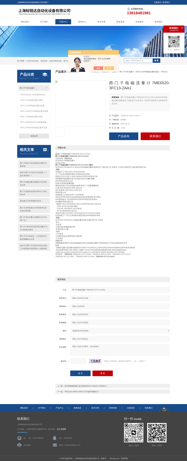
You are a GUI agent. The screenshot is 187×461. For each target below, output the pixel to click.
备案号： (104, 458)
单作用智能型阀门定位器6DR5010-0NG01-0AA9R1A (85, 386)
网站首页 (25, 22)
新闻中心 (82, 22)
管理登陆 (124, 458)
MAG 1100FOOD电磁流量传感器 (34, 111)
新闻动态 (77, 408)
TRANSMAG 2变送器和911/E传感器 (34, 95)
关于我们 (44, 22)
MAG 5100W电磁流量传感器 (32, 106)
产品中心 (63, 22)
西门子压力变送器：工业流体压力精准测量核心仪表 (33, 237)
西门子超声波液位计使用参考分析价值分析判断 (33, 209)
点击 (46, 88)
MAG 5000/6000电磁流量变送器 (33, 127)
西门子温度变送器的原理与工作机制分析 (33, 192)
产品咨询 (123, 136)
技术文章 (101, 22)
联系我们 (166, 2)
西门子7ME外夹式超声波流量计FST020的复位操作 (33, 228)
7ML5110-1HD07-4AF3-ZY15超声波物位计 (81, 392)
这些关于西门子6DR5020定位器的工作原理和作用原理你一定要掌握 (33, 247)
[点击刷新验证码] (95, 361)
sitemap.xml (114, 458)
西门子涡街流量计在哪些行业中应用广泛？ (33, 218)
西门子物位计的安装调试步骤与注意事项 (33, 164)
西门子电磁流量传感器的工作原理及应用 (33, 183)
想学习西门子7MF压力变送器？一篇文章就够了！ (33, 174)
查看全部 (34, 136)
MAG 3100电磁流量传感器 (31, 100)
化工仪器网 (61, 429)
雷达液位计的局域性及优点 (30, 201)
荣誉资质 (120, 22)
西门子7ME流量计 (27, 88)
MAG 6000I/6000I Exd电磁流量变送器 (34, 122)
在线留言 (157, 2)
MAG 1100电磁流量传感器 (31, 116)
